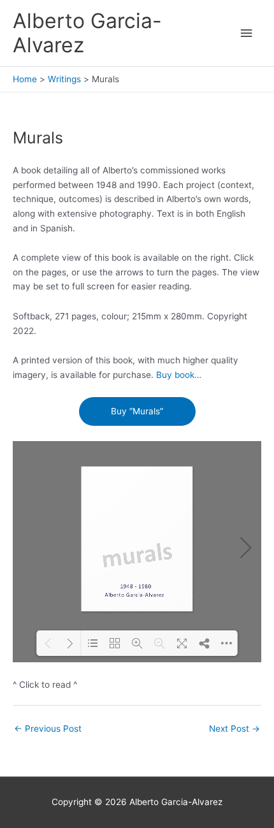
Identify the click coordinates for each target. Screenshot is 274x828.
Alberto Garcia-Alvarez (87, 32)
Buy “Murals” (137, 411)
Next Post (234, 728)
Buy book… (178, 375)
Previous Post (48, 728)
